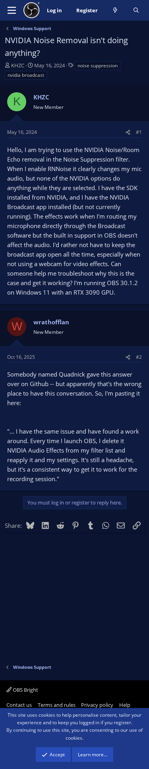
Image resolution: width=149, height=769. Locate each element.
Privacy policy (97, 704)
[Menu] (11, 10)
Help (124, 704)
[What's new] (115, 10)
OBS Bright (25, 689)
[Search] (136, 10)
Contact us (19, 704)
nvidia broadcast (26, 75)
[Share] (128, 132)
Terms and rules (56, 704)
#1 (139, 132)
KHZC (17, 65)
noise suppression (97, 65)
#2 (139, 357)
